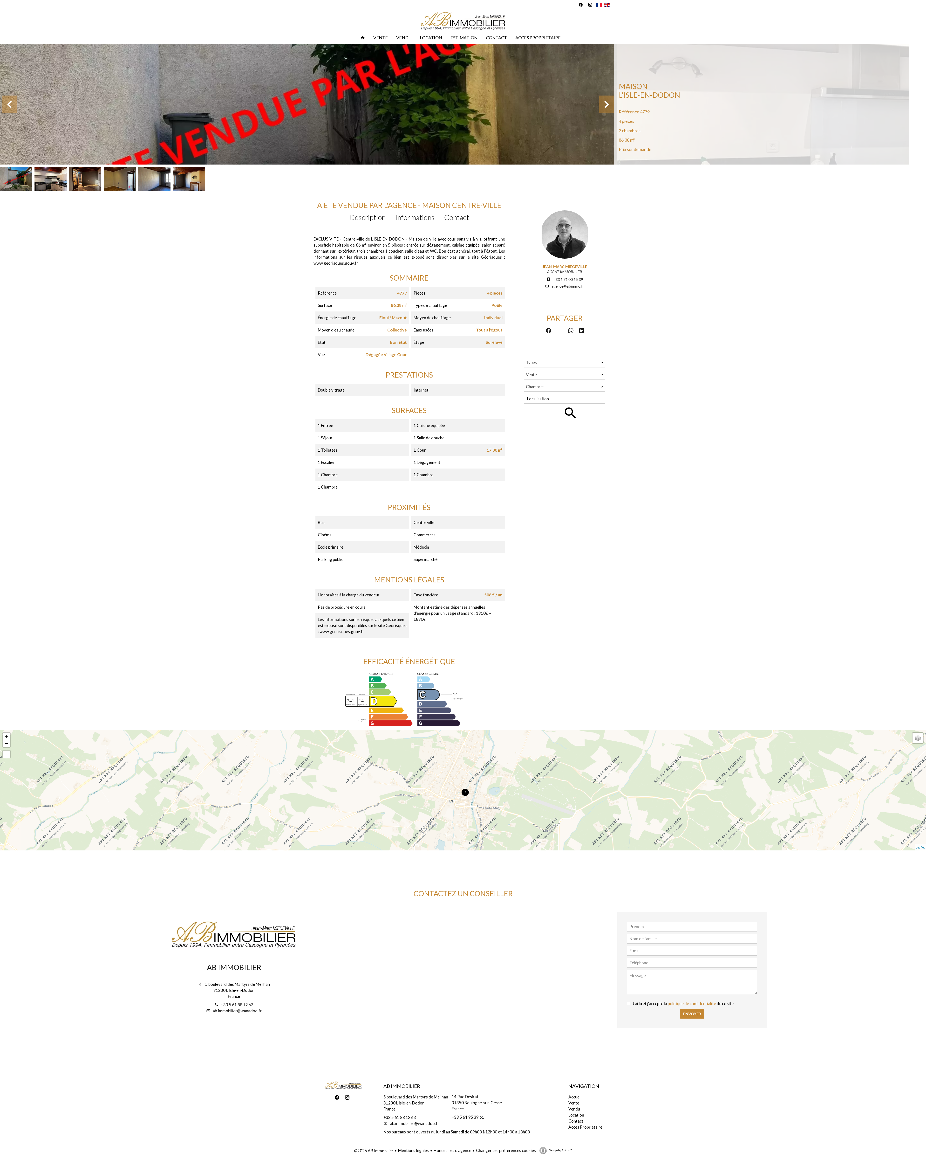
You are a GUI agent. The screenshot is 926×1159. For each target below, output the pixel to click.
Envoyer (692, 1013)
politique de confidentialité (692, 1003)
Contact (456, 217)
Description (367, 217)
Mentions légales (413, 1150)
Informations (415, 217)
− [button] (6, 743)
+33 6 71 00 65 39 (568, 279)
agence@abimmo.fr (568, 286)
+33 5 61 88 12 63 (237, 1004)
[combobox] (564, 362)
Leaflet (920, 847)
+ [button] (6, 736)
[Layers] (917, 738)
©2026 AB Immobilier (373, 1150)
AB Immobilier (234, 967)
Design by (560, 1150)
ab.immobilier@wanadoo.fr (237, 1010)
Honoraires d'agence (452, 1150)
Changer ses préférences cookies (506, 1150)
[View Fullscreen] (6, 754)
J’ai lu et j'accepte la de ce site (683, 1003)
